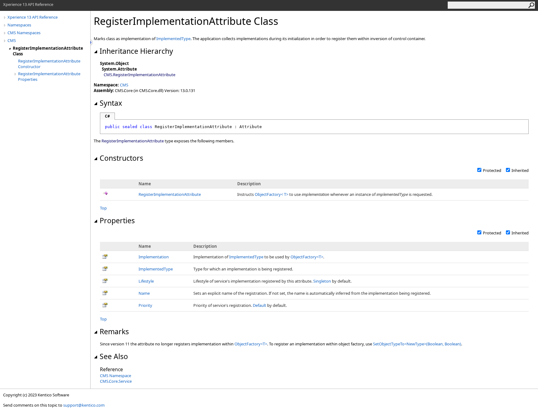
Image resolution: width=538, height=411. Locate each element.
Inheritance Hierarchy (136, 51)
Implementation (154, 257)
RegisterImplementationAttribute (170, 194)
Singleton (322, 281)
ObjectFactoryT (272, 194)
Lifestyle (146, 281)
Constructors (121, 158)
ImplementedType (173, 38)
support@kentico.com (84, 405)
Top (103, 208)
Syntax (111, 103)
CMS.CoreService (116, 381)
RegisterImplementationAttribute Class (48, 51)
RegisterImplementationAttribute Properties (49, 76)
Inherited (520, 170)
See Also (114, 356)
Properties (117, 220)
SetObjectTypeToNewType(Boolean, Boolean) (417, 344)
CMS (11, 40)
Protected (492, 170)
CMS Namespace (115, 375)
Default (259, 305)
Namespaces (19, 25)
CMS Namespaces (23, 32)
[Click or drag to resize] (91, 42)
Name (144, 293)
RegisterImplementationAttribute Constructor (49, 63)
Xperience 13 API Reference (32, 17)
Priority (145, 305)
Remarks (114, 331)
